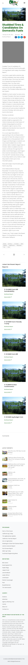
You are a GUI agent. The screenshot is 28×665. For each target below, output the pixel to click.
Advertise (4, 599)
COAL (8, 247)
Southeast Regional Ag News (10, 553)
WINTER (5, 245)
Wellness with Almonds (11, 473)
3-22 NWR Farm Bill (11, 354)
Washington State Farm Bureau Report (12, 543)
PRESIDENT (19, 245)
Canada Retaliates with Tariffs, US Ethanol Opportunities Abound (16, 479)
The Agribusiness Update (9, 536)
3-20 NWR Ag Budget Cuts (13, 417)
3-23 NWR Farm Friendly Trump (13, 323)
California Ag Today (7, 533)
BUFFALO (10, 244)
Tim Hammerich (6, 587)
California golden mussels (12, 507)
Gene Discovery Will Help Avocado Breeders (17, 451)
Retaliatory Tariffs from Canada (14, 486)
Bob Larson (5, 562)
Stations (4, 597)
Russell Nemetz (6, 585)
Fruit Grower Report (7, 548)
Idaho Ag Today (6, 551)
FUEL (4, 247)
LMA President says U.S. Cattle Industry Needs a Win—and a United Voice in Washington (15, 493)
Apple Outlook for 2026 (12, 500)
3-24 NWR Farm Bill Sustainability (11, 290)
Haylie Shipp (5, 567)
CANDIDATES (12, 245)
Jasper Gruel (5, 570)
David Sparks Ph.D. (7, 565)
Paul (3, 582)
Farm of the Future (7, 531)
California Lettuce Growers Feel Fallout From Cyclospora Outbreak (16, 458)
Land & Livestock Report (8, 546)
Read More (7, 297)
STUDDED (16, 244)
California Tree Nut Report (9, 538)
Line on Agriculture (7, 541)
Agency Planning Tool (8, 602)
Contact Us (5, 609)
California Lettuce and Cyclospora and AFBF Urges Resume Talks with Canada (16, 465)
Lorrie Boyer (5, 577)
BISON (4, 244)
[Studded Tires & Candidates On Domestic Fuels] (14, 14)
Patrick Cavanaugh (7, 580)
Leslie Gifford (5, 575)
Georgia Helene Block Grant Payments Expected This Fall (15, 513)
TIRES (22, 244)
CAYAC (4, 604)
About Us (4, 606)
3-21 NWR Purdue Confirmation (10, 385)
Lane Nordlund (6, 572)
